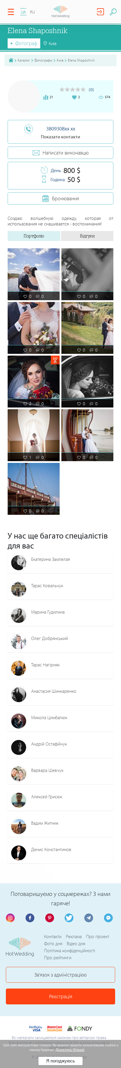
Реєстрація (60, 996)
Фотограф (26, 43)
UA (23, 12)
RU (32, 12)
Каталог (24, 60)
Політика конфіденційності (69, 950)
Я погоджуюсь (60, 1060)
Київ (60, 60)
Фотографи (43, 60)
